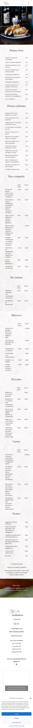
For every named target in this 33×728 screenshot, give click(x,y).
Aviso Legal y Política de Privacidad (16, 726)
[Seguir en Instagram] (16, 664)
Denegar (16, 718)
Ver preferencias (16, 722)
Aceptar (17, 714)
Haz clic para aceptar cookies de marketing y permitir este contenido (16, 688)
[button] (30, 698)
